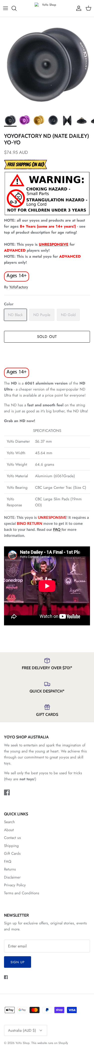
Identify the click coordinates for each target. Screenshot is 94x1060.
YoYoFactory (18, 287)
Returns (10, 869)
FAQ (57, 530)
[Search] (16, 8)
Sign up (18, 962)
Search (9, 822)
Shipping (11, 845)
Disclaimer (12, 877)
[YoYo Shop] (47, 8)
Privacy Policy (15, 885)
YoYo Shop (22, 1043)
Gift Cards (12, 853)
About (9, 830)
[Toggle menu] (5, 8)
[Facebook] (7, 792)
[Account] (77, 8)
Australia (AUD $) (22, 1030)
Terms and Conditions (21, 893)
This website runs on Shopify (49, 1043)
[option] (47, 64)
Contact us (12, 837)
